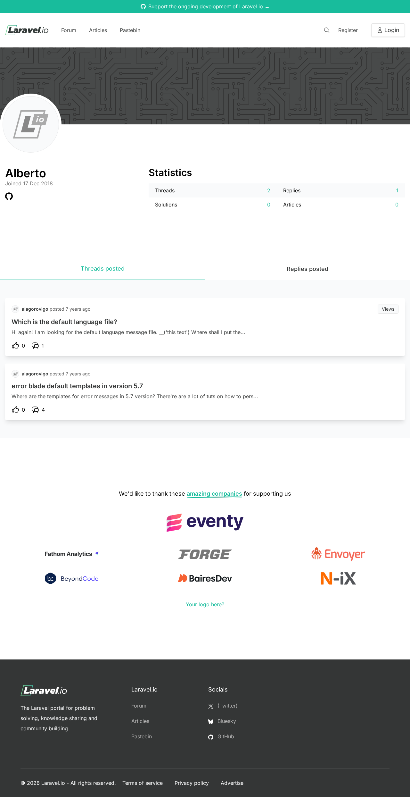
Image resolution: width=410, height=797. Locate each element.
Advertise (232, 783)
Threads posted (103, 268)
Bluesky (226, 721)
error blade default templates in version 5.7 (77, 386)
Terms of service (143, 783)
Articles (98, 30)
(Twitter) (227, 705)
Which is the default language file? (64, 322)
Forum (68, 30)
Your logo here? (205, 604)
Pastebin (130, 30)
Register (348, 30)
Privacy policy (192, 783)
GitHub (225, 736)
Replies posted (307, 268)
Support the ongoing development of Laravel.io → (209, 6)
